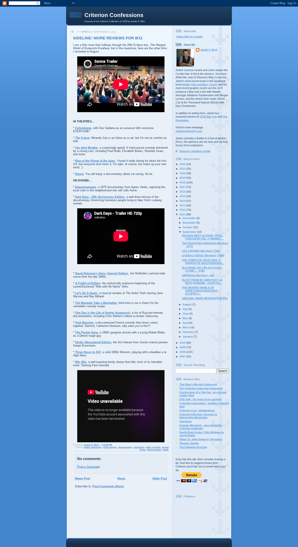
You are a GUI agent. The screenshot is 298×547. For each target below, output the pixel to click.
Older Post (159, 478)
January (188, 336)
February (189, 332)
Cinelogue (185, 421)
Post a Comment (88, 467)
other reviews (153, 447)
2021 (183, 168)
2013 (183, 205)
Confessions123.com (189, 131)
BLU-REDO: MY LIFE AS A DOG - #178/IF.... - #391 (202, 269)
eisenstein (139, 447)
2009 (183, 347)
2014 (183, 200)
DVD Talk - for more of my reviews (200, 399)
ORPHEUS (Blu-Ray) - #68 (198, 275)
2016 (183, 191)
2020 (183, 173)
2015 (183, 196)
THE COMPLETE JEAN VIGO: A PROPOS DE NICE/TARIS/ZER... (203, 262)
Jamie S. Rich (208, 49)
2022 (183, 164)
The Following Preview (193, 447)
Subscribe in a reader (189, 36)
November (189, 222)
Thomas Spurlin (189, 443)
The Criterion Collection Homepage (201, 388)
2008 (183, 351)
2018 (183, 182)
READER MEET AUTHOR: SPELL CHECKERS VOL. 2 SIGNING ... (202, 237)
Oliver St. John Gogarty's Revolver (200, 439)
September (190, 231)
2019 (183, 177)
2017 (183, 187)
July (185, 309)
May (185, 318)
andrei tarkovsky (93, 447)
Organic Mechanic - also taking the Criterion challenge (200, 427)
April (186, 322)
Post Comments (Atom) (108, 486)
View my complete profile (195, 151)
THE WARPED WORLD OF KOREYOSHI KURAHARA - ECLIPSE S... (200, 290)
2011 (183, 214)
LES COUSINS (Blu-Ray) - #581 (201, 250)
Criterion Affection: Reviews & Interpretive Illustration (198, 416)
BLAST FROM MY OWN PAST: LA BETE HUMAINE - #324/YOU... (202, 281)
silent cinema (154, 449)
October (188, 227)
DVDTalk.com (208, 116)
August (187, 304)
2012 (183, 209)
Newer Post (82, 478)
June (186, 313)
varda (166, 449)
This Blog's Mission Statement (198, 384)
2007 (183, 356)
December (189, 218)
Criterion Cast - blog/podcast (197, 410)
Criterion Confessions (113, 15)
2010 (183, 342)
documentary (125, 447)
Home (121, 478)
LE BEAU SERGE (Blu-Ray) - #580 (203, 255)
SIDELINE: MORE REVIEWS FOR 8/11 (205, 298)
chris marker (110, 447)
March (187, 327)
